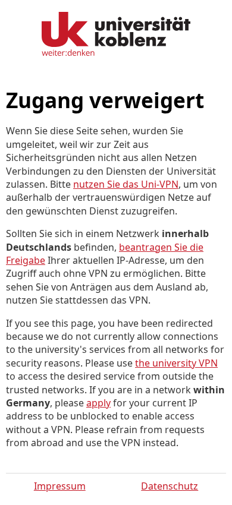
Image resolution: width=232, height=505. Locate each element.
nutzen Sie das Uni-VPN (125, 184)
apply (98, 402)
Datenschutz (169, 486)
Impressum (60, 486)
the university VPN (176, 363)
